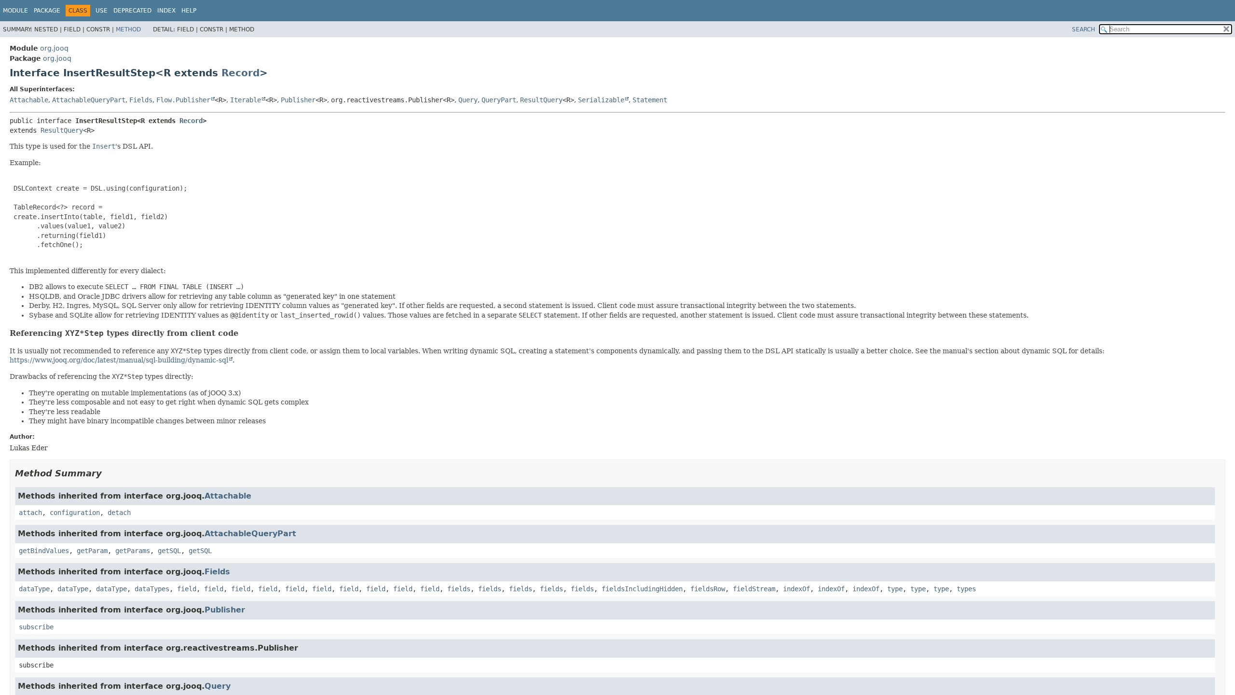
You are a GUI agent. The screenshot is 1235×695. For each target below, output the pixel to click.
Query (468, 100)
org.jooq (54, 48)
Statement (649, 100)
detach (119, 512)
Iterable (245, 100)
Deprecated (132, 10)
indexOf (796, 589)
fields (458, 589)
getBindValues (44, 551)
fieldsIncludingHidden (642, 589)
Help (188, 10)
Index (166, 10)
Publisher (298, 100)
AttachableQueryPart (88, 100)
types (966, 589)
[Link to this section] (244, 333)
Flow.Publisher (183, 100)
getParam (92, 551)
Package (47, 10)
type (895, 589)
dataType (34, 589)
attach (30, 512)
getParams (132, 551)
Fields (140, 100)
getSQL (169, 551)
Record (240, 73)
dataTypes (152, 589)
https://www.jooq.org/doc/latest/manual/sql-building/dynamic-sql (119, 360)
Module (15, 10)
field (186, 589)
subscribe (36, 627)
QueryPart (498, 100)
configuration (75, 512)
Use (102, 10)
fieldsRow (707, 589)
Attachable (29, 100)
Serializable (601, 100)
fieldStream (754, 589)
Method (128, 29)
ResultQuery (541, 100)
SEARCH (1083, 29)
